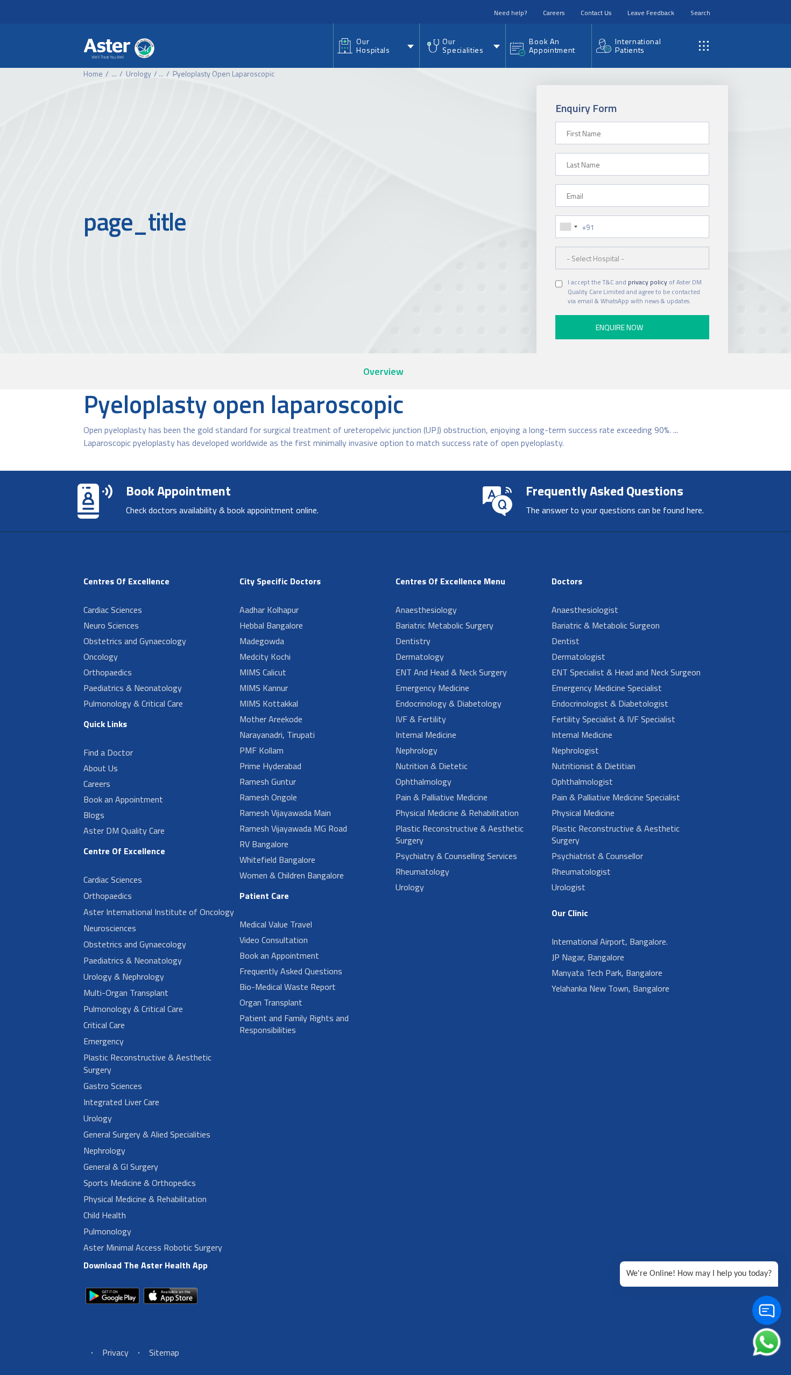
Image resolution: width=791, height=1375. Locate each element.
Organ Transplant (270, 1002)
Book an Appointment (123, 799)
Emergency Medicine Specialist (607, 687)
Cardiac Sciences (112, 609)
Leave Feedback (650, 13)
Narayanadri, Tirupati (277, 734)
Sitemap (164, 1352)
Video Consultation (273, 939)
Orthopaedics (107, 672)
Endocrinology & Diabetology (449, 703)
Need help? (510, 13)
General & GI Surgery (120, 1166)
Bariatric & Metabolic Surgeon (606, 625)
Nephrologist (575, 750)
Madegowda (261, 640)
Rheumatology (422, 871)
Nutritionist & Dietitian (593, 765)
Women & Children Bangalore (291, 875)
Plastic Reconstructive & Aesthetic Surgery (147, 1063)
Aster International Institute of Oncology (158, 911)
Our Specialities (462, 45)
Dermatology (420, 656)
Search (700, 13)
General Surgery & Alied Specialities (146, 1134)
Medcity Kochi (265, 656)
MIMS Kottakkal (268, 703)
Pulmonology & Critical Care (133, 703)
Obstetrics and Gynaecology (134, 640)
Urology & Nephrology (123, 976)
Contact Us (596, 13)
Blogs (93, 814)
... (114, 73)
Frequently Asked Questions (290, 971)
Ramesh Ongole (268, 797)
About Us (100, 768)
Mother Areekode (270, 719)
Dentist (566, 640)
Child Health (104, 1215)
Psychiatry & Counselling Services (456, 855)
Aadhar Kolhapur (269, 609)
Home (93, 73)
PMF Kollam (261, 750)
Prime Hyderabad (270, 765)
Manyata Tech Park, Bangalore (607, 972)
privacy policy (647, 282)
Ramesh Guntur (267, 781)
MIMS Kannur (263, 687)
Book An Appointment (552, 45)
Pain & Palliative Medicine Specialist (616, 797)
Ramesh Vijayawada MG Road (293, 828)
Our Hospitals (373, 45)
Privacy (115, 1352)
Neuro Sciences (111, 625)
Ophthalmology (423, 781)
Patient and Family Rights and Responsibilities (294, 1023)
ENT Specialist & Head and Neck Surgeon (626, 672)
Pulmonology (107, 1231)
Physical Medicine (583, 812)
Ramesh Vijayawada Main (285, 812)
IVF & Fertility (421, 719)
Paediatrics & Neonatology (132, 687)
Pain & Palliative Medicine (442, 797)
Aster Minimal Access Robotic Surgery (152, 1247)
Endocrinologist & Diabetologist (610, 703)
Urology (138, 73)
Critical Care (104, 1024)
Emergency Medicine (432, 687)
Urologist (568, 887)
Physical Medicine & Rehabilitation (145, 1198)
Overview (383, 371)
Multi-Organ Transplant (125, 992)
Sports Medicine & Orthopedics (139, 1182)
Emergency (103, 1041)
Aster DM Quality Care (124, 830)
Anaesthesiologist (585, 609)
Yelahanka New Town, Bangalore (610, 988)
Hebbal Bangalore (271, 625)
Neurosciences (109, 928)
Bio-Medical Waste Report (287, 986)
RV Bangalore (263, 843)
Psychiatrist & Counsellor (597, 855)
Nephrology (104, 1150)
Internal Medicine (426, 734)
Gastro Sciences (112, 1085)
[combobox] (568, 227)
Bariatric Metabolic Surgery (444, 625)
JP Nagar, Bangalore (588, 957)
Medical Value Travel (275, 924)
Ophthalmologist (582, 781)
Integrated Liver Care (121, 1101)
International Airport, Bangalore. (610, 941)
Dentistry (413, 640)
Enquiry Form (586, 108)
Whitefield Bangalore (277, 859)
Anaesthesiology (426, 609)
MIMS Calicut (262, 672)
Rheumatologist (581, 871)
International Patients (638, 45)
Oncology (100, 656)
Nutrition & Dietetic (432, 765)
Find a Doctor (108, 752)
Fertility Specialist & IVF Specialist (613, 719)
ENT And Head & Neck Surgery (451, 672)
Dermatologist (578, 656)
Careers (553, 13)
